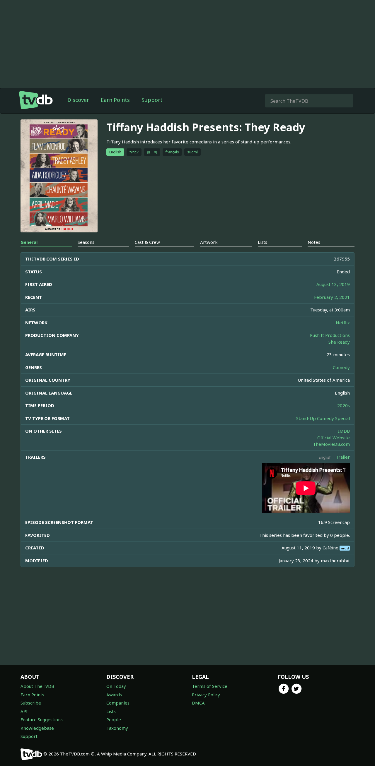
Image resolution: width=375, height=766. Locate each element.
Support (152, 99)
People (113, 719)
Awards (114, 695)
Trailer (343, 457)
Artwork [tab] (209, 242)
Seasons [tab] (86, 242)
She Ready (339, 342)
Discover (78, 99)
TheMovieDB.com (331, 444)
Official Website (333, 438)
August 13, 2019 (333, 284)
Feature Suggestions (42, 719)
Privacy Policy (206, 695)
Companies (117, 703)
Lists (111, 711)
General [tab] (29, 242)
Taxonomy (117, 728)
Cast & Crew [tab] (147, 242)
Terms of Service (209, 686)
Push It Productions (330, 335)
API (24, 711)
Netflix (343, 322)
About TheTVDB (37, 686)
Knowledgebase (37, 728)
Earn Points (115, 99)
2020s (343, 405)
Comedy (341, 367)
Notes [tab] (314, 242)
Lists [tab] (262, 242)
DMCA (198, 703)
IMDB (344, 431)
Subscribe (31, 703)
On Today (116, 686)
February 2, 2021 (332, 297)
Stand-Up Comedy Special (323, 418)
